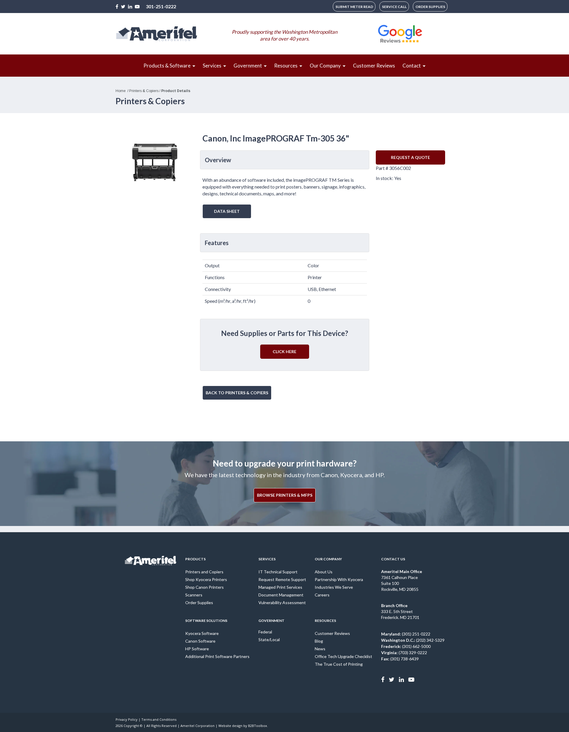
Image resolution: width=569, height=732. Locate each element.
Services (267, 559)
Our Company (328, 559)
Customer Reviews (332, 633)
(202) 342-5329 (413, 640)
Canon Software (200, 640)
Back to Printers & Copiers (237, 392)
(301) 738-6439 (400, 658)
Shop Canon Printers (204, 587)
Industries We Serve (334, 587)
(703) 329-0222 (404, 652)
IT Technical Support (278, 571)
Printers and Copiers (204, 571)
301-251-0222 (161, 6)
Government (271, 620)
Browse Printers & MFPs (284, 495)
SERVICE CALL (394, 6)
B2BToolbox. (258, 725)
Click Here (284, 351)
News (320, 648)
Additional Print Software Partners (217, 656)
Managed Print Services (280, 587)
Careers (322, 594)
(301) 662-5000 (406, 646)
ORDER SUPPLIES (430, 6)
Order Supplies (199, 602)
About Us (324, 571)
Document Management (280, 594)
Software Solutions (206, 620)
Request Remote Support (282, 579)
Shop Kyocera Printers (206, 579)
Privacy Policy (127, 719)
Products (195, 559)
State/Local (269, 639)
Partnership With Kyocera (339, 579)
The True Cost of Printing (339, 664)
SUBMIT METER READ (354, 6)
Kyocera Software (202, 633)
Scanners (193, 594)
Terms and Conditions (158, 719)
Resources (325, 620)
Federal (265, 631)
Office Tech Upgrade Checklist (343, 656)
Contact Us (393, 559)
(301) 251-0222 (405, 633)
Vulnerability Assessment (282, 602)
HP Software (197, 648)
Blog (319, 640)
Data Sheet (227, 211)
